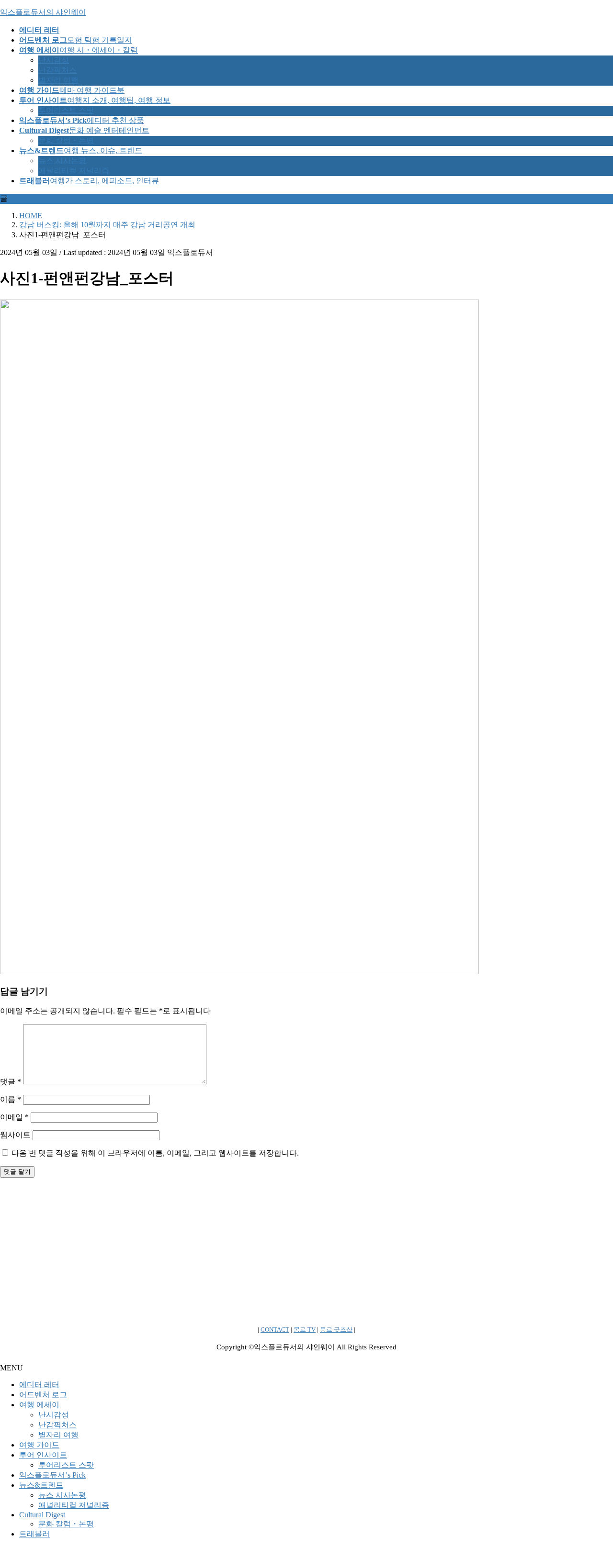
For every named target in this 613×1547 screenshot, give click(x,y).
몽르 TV (305, 1329)
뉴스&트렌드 (41, 1485)
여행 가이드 (39, 1445)
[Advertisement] (287, 1252)
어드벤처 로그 (43, 1395)
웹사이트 (15, 1135)
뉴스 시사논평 (62, 160)
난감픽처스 (57, 70)
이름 (10, 1099)
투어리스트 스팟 (66, 110)
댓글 (10, 1082)
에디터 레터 (39, 1384)
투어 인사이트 (43, 1455)
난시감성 (53, 60)
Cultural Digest (42, 1515)
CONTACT (275, 1329)
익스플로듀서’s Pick (52, 1475)
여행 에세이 (39, 1405)
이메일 (14, 1117)
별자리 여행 (58, 80)
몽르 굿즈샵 (336, 1329)
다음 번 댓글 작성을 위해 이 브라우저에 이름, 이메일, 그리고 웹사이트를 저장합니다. (155, 1153)
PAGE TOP (591, 1490)
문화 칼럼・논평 (66, 140)
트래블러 (34, 1534)
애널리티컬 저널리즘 (73, 171)
